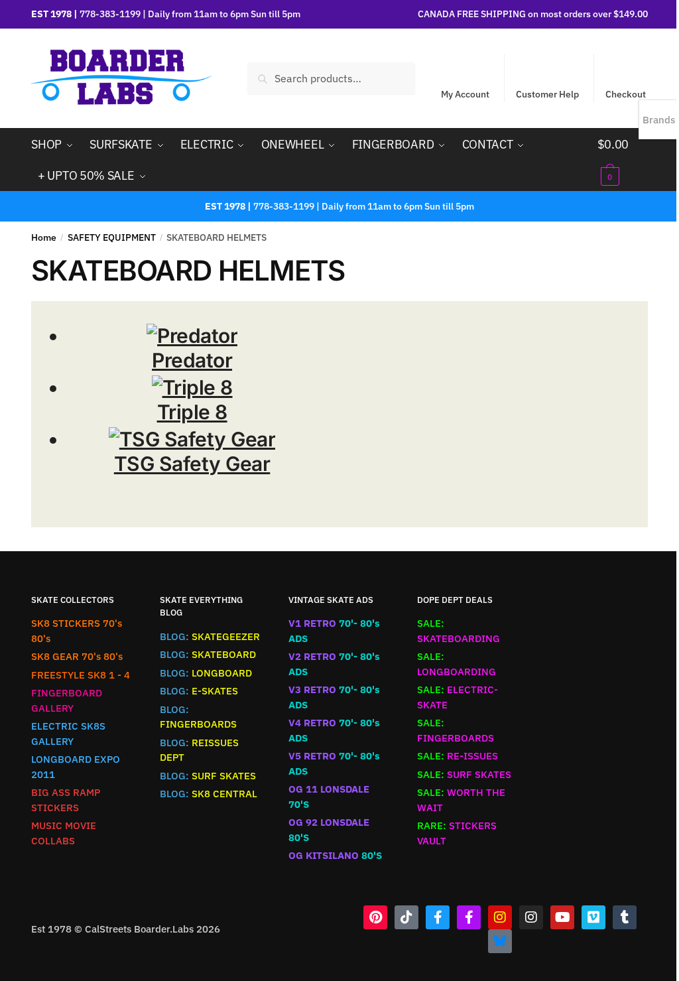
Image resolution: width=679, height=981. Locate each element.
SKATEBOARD (208, 654)
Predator (192, 360)
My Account (465, 94)
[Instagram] (500, 917)
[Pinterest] (375, 917)
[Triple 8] (192, 387)
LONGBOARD (206, 673)
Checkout (625, 94)
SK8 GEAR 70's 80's (77, 656)
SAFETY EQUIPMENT (112, 237)
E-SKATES (199, 691)
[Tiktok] (406, 917)
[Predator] (192, 336)
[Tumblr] (625, 917)
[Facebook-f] (438, 917)
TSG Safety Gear (192, 464)
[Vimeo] (593, 917)
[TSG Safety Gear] (192, 439)
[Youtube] (562, 917)
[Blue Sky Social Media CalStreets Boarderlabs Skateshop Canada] (500, 941)
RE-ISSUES (457, 756)
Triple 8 (192, 412)
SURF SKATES (208, 775)
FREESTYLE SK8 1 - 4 (80, 675)
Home (43, 237)
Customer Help (547, 94)
